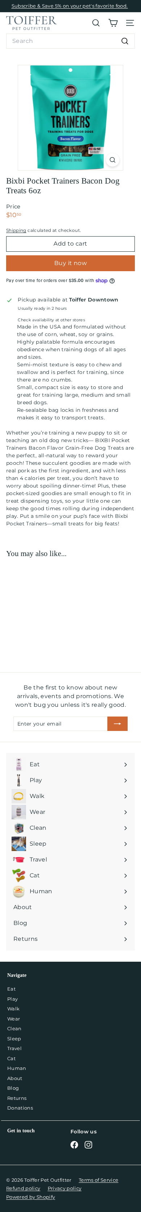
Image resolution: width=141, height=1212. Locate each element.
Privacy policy (65, 1188)
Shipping (16, 230)
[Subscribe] (117, 724)
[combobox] (70, 41)
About (14, 1078)
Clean (14, 1028)
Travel (14, 1048)
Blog (13, 1088)
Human (16, 1068)
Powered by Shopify (30, 1197)
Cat (11, 1058)
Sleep (14, 1038)
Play (12, 999)
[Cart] (112, 23)
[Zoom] (112, 160)
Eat (11, 989)
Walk (13, 1009)
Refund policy (23, 1188)
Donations (20, 1108)
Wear (13, 1019)
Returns (16, 1098)
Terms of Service (99, 1180)
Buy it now (70, 263)
